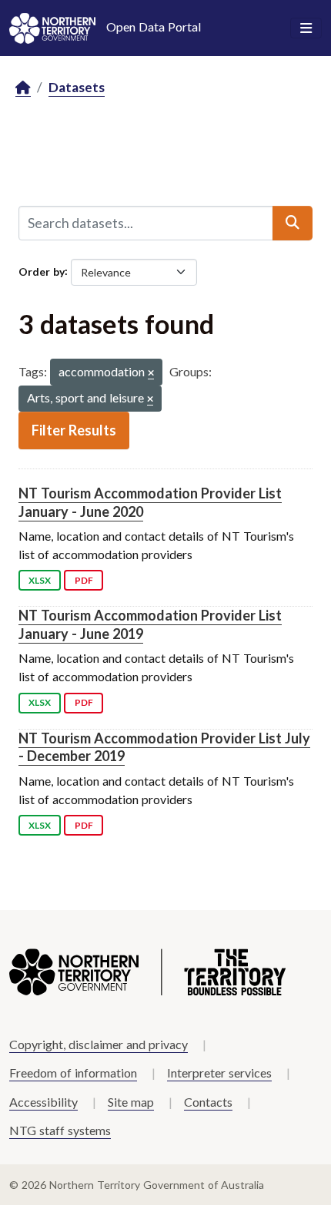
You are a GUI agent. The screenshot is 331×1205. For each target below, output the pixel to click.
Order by (41, 270)
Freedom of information (73, 1072)
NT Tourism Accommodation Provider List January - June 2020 (150, 502)
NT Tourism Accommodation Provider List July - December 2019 (164, 747)
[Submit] (292, 223)
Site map (131, 1101)
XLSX (39, 580)
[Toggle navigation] (306, 28)
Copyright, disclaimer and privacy (98, 1044)
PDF (84, 580)
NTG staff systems (60, 1130)
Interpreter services (219, 1072)
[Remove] (151, 373)
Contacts (208, 1101)
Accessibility (43, 1101)
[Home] (23, 88)
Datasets (76, 87)
